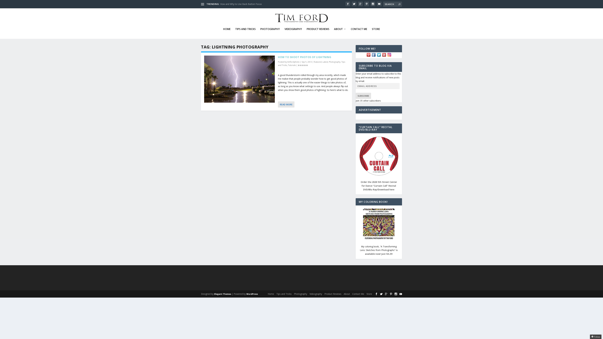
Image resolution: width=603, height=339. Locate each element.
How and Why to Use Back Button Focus (241, 4)
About (338, 29)
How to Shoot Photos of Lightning (304, 57)
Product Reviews (318, 29)
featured (318, 62)
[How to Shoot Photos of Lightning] (239, 79)
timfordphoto (293, 62)
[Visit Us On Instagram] (389, 56)
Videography (293, 29)
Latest (325, 62)
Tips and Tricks (245, 29)
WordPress (252, 294)
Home (227, 29)
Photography (270, 29)
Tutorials (292, 65)
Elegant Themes (222, 294)
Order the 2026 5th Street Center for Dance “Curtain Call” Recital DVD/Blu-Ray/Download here (379, 185)
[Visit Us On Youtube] (384, 56)
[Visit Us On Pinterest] (368, 56)
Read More (286, 104)
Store (376, 29)
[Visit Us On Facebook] (373, 56)
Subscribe (363, 95)
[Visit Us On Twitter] (378, 56)
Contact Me (359, 29)
